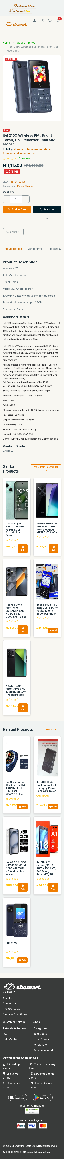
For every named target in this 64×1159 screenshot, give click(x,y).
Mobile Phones (26, 42)
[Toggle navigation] (59, 26)
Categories (40, 1028)
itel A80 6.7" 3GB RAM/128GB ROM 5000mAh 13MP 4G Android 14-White (16, 868)
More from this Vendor (46, 467)
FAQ (5, 1033)
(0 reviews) (24, 158)
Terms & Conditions (15, 1014)
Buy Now (48, 209)
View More (51, 729)
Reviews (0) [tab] (55, 248)
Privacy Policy (11, 1008)
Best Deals (40, 1033)
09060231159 (13, 1152)
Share (13, 231)
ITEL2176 (11, 943)
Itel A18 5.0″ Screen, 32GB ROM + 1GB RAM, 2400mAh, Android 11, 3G (46, 868)
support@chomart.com (39, 1152)
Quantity (8, 191)
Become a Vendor (44, 1050)
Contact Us (10, 1003)
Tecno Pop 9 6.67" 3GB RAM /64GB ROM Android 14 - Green (15, 529)
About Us (8, 998)
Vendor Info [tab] (35, 248)
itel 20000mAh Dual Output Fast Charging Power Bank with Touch (46, 786)
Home (6, 42)
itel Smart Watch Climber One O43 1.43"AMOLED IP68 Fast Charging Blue (16, 787)
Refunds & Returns (14, 1028)
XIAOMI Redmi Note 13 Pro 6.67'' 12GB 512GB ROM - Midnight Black (16, 690)
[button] (58, 21)
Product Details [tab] (12, 248)
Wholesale (40, 1044)
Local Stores (41, 1039)
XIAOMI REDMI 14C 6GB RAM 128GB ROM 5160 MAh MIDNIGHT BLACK (47, 528)
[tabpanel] (32, 356)
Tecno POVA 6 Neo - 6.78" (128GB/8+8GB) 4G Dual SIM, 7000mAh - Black (16, 610)
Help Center (10, 1039)
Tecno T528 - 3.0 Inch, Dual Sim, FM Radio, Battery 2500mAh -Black (47, 609)
